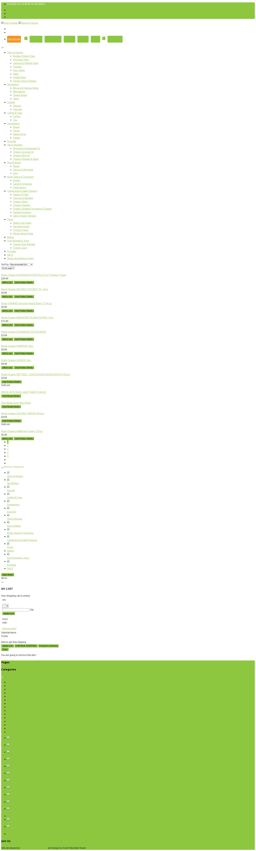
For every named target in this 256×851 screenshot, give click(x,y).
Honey (16, 131)
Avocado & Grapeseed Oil (26, 148)
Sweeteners (13, 123)
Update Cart (8, 613)
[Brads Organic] (10, 23)
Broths (16, 180)
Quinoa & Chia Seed (23, 170)
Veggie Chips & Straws (24, 81)
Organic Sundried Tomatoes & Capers (32, 209)
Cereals (11, 102)
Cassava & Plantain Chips (26, 63)
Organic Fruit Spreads (24, 244)
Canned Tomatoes (22, 184)
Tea (15, 120)
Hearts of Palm (21, 194)
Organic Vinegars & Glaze (26, 159)
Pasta (10, 219)
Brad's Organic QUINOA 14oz (16, 360)
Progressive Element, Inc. (34, 848)
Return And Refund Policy (20, 258)
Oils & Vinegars (14, 145)
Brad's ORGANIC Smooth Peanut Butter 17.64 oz (26, 303)
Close (4, 649)
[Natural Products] (28, 23)
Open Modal (7, 574)
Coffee (16, 116)
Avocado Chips (21, 60)
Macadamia (19, 91)
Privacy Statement (97, 848)
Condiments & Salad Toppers (22, 191)
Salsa (16, 74)
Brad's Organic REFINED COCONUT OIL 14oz (24, 289)
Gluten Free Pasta (22, 223)
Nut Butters (13, 84)
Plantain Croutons (22, 212)
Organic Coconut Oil (23, 152)
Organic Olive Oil (21, 155)
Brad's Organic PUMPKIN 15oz (17, 346)
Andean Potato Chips (24, 56)
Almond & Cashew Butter (26, 88)
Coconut (11, 141)
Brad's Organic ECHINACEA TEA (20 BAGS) (23, 332)
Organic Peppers (21, 205)
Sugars (16, 138)
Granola (17, 106)
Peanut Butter (20, 95)
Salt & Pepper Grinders (24, 216)
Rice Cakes (19, 70)
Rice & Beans (14, 162)
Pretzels (17, 67)
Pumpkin (11, 251)
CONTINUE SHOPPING (26, 646)
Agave (16, 127)
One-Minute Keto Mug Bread (16, 403)
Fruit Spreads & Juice (18, 241)
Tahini (16, 99)
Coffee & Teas (14, 113)
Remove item (9, 628)
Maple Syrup (19, 134)
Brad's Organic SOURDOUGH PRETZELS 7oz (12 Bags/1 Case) (33, 275)
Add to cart (7, 282)
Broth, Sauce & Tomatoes (20, 177)
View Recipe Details (11, 396)
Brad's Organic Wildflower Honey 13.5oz (22, 431)
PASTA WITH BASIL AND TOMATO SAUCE (23, 392)
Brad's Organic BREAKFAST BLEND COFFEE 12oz (27, 318)
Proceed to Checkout (48, 646)
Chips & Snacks (15, 52)
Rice (15, 173)
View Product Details (24, 282)
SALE (10, 255)
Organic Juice (20, 248)
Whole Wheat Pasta (23, 233)
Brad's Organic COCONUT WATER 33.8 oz (22, 413)
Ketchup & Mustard (23, 198)
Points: (4, 636)
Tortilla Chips (19, 77)
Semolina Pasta (21, 226)
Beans (16, 166)
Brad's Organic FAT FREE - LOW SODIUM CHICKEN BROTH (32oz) (35, 374)
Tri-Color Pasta (20, 230)
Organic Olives (20, 202)
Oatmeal (17, 109)
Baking (10, 237)
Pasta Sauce (19, 187)
